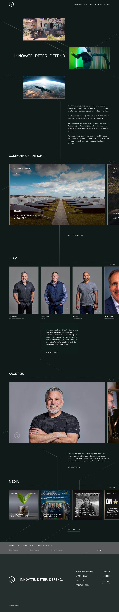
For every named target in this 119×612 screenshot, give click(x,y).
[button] (110, 161)
